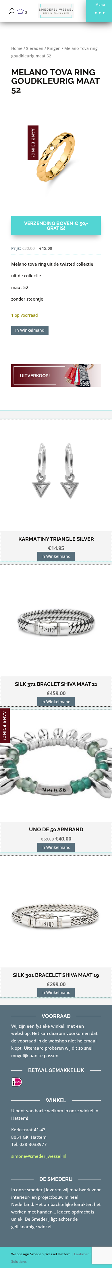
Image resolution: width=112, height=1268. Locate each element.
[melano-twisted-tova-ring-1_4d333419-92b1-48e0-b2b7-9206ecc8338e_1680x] (56, 158)
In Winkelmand (30, 330)
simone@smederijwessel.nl (38, 1156)
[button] (99, 11)
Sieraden (34, 48)
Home (16, 48)
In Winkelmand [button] (56, 556)
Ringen (54, 48)
